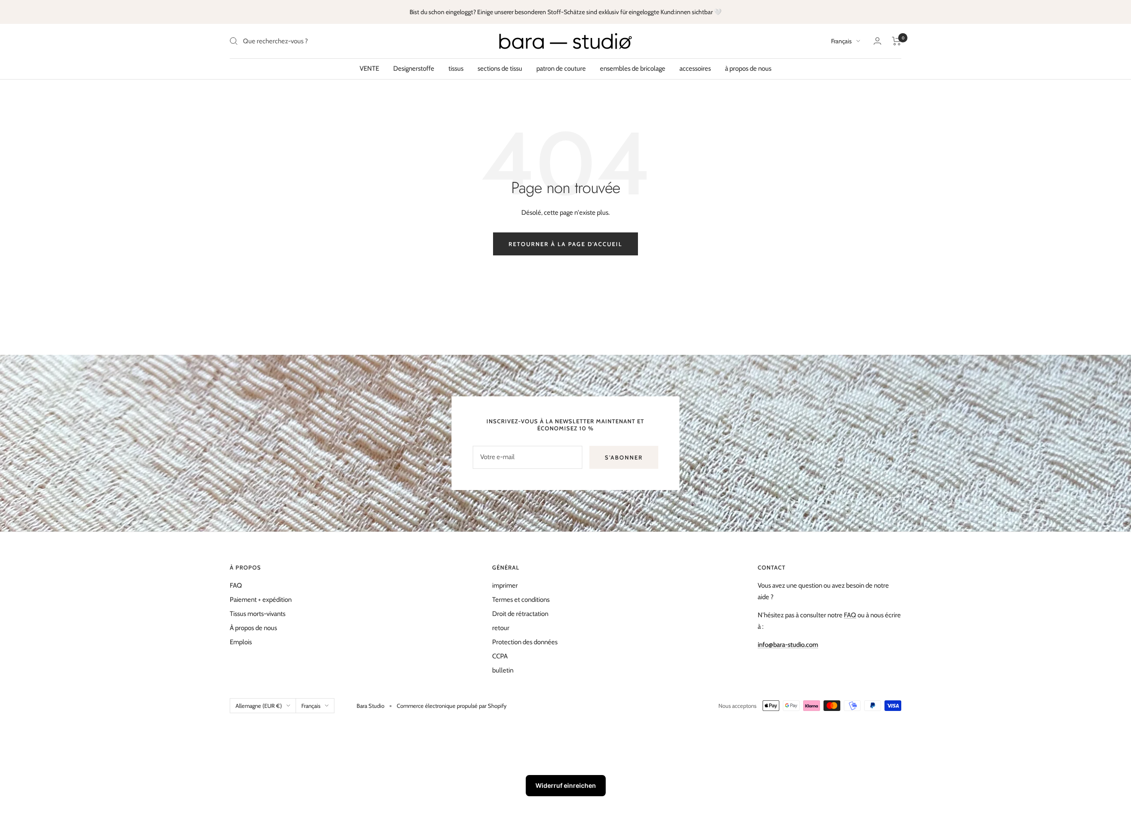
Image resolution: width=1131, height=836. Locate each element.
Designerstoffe (413, 68)
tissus (455, 68)
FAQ (236, 585)
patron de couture (561, 68)
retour (500, 628)
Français (841, 41)
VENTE (369, 68)
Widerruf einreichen (565, 785)
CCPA (500, 656)
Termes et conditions (521, 600)
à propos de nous (748, 68)
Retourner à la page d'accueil (565, 243)
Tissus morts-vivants (257, 614)
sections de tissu (500, 68)
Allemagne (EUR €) (258, 705)
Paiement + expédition (261, 600)
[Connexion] (877, 41)
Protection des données (525, 642)
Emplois (241, 642)
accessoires (695, 68)
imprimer (505, 585)
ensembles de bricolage (632, 68)
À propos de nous (253, 628)
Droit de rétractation (520, 614)
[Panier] (896, 41)
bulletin (502, 670)
